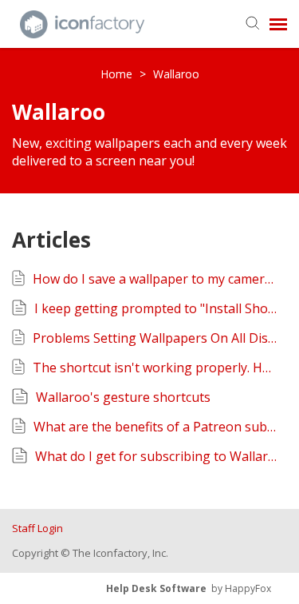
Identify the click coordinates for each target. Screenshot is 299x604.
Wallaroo (176, 73)
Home (118, 73)
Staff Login (37, 528)
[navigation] (278, 24)
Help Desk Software (156, 588)
